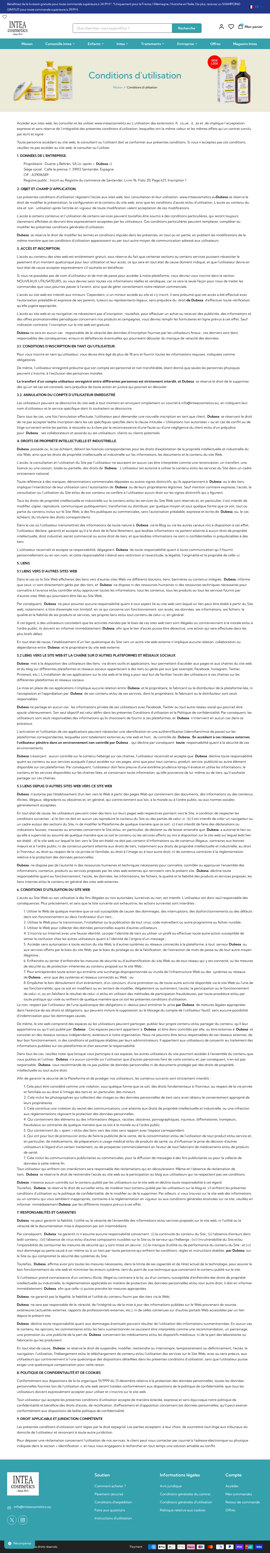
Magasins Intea (245, 44)
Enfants (94, 44)
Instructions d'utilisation (113, 1518)
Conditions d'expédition (113, 1502)
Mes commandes (238, 1494)
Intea (121, 44)
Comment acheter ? (110, 1486)
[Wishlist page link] (5, 16)
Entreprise (185, 44)
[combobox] (256, 6)
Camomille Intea (58, 44)
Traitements (151, 44)
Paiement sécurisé (108, 1494)
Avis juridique (171, 1486)
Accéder (232, 1486)
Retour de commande (242, 1502)
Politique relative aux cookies (182, 1510)
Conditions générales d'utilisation (186, 1502)
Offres (215, 44)
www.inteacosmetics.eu (112, 123)
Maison (27, 44)
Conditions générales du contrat (185, 1494)
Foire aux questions (109, 1510)
